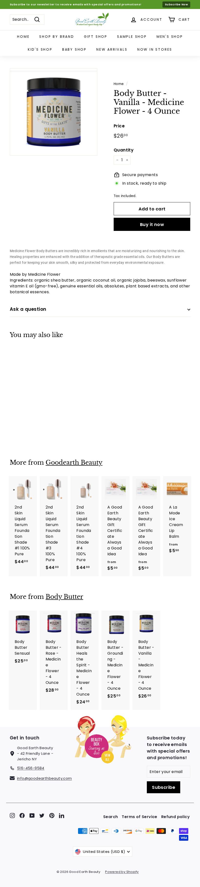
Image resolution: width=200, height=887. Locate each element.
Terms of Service (139, 817)
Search (110, 817)
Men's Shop (170, 36)
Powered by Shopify (122, 871)
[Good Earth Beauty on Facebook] (22, 815)
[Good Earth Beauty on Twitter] (41, 815)
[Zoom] (53, 111)
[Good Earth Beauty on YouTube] (32, 815)
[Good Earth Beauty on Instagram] (12, 815)
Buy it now (152, 224)
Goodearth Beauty (74, 462)
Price (119, 126)
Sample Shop (132, 36)
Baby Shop (74, 49)
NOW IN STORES (154, 49)
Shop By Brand (56, 36)
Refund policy (175, 817)
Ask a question (28, 309)
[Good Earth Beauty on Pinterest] (51, 815)
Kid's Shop (40, 49)
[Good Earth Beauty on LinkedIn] (61, 815)
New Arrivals (112, 49)
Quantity (123, 150)
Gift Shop (95, 36)
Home (23, 36)
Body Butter (64, 597)
